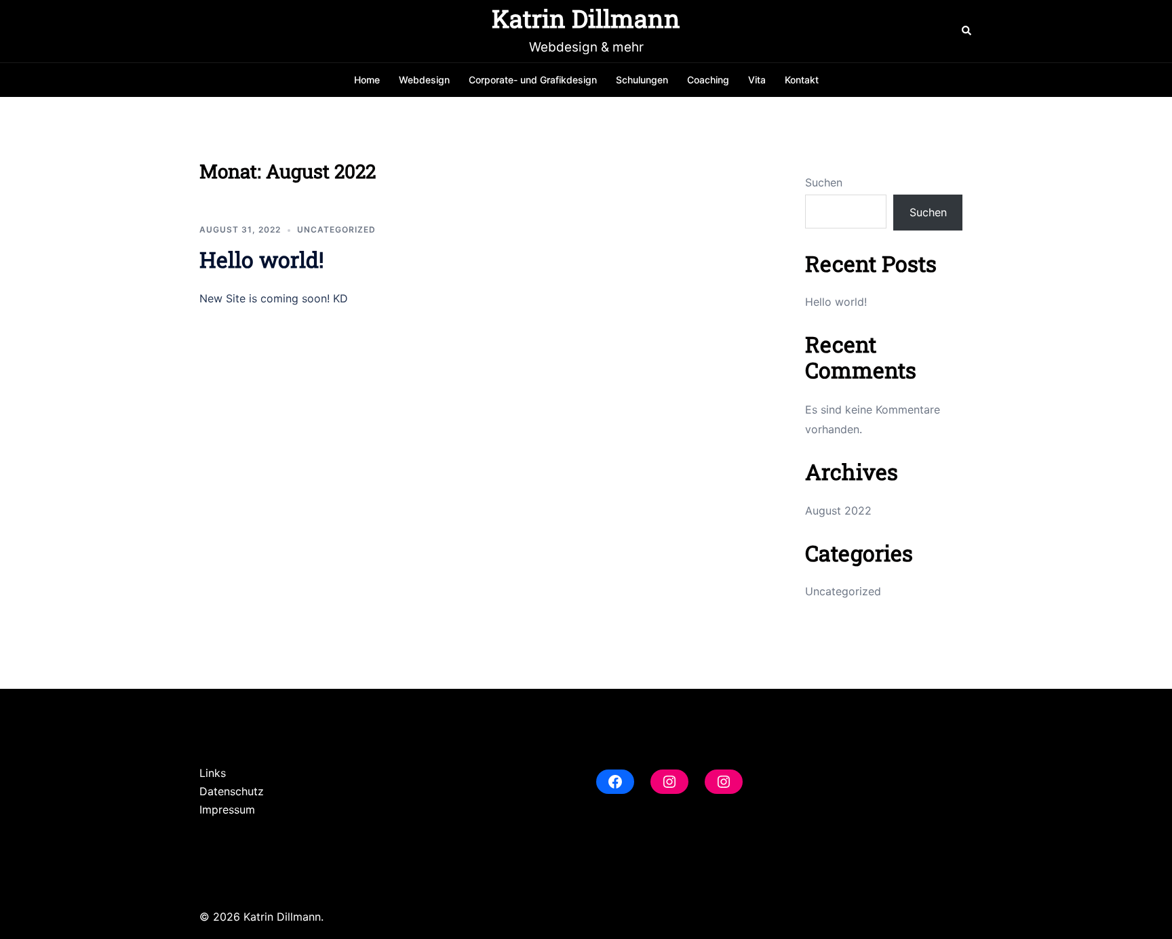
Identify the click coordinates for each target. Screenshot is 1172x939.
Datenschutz (231, 791)
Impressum (227, 809)
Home (367, 79)
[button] (967, 31)
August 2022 (838, 510)
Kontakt (802, 79)
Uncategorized (336, 229)
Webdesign (424, 79)
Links (212, 773)
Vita (757, 79)
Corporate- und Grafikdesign (533, 79)
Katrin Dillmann (586, 18)
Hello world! (261, 259)
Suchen (823, 182)
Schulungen (642, 79)
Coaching (708, 79)
